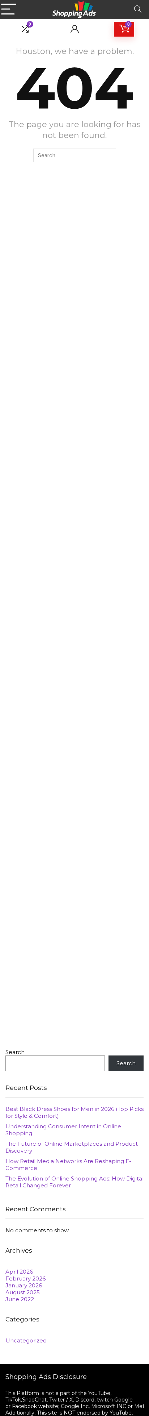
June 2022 (19, 1299)
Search (15, 1052)
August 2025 (22, 1292)
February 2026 (25, 1278)
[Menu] (8, 9)
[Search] (137, 9)
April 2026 (19, 1271)
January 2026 (23, 1285)
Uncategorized (26, 1340)
